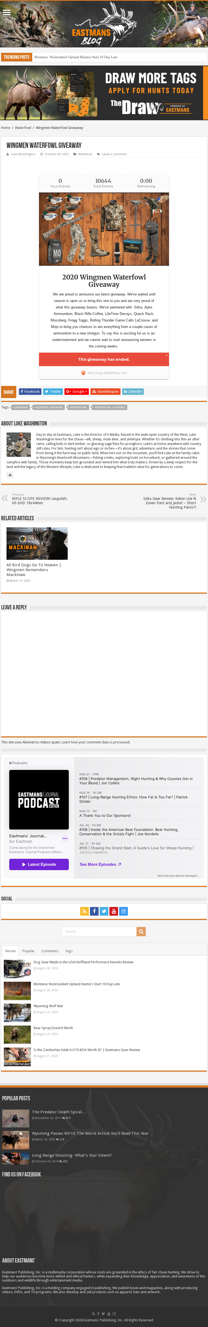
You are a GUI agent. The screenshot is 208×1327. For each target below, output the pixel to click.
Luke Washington (23, 154)
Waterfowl (23, 128)
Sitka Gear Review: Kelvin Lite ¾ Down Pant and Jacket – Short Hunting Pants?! (169, 501)
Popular (28, 951)
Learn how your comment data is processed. (95, 742)
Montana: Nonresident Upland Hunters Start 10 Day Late (77, 984)
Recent (10, 951)
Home (5, 128)
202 (65, 1161)
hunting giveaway (49, 407)
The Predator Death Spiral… (59, 1112)
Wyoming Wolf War (48, 57)
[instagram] (123, 911)
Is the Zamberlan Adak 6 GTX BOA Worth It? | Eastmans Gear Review (87, 1050)
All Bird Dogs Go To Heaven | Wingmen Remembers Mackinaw (33, 569)
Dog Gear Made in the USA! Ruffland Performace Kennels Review (84, 962)
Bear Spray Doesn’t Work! (53, 1028)
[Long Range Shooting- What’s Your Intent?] (15, 1159)
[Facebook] (94, 911)
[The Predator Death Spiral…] (15, 1118)
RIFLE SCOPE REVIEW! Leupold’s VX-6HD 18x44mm (39, 499)
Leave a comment (114, 154)
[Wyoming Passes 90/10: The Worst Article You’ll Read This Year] (15, 1140)
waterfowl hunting (110, 407)
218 (62, 1139)
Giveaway (21, 407)
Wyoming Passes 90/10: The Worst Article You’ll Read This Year (90, 1133)
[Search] (141, 931)
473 (68, 1118)
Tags (69, 951)
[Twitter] (104, 911)
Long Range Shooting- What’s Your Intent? (72, 1155)
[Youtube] (113, 911)
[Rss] (84, 911)
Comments (49, 951)
